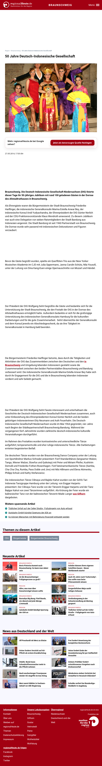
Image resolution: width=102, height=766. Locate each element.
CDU (7, 538)
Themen (7, 731)
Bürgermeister (19, 538)
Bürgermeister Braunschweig (44, 538)
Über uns (7, 718)
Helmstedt (32, 726)
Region (7, 51)
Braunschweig (15, 51)
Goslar (30, 722)
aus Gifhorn (79, 494)
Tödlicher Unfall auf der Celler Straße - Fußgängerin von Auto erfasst (40, 508)
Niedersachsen (58, 714)
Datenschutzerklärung (13, 735)
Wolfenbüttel (33, 739)
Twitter (6, 760)
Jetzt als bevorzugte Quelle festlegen (72, 142)
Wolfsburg (32, 743)
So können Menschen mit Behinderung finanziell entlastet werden (38, 517)
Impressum (8, 739)
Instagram (8, 756)
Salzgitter (31, 735)
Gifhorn (30, 718)
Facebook (7, 752)
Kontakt (7, 714)
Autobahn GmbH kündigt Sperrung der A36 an (29, 512)
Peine (29, 731)
